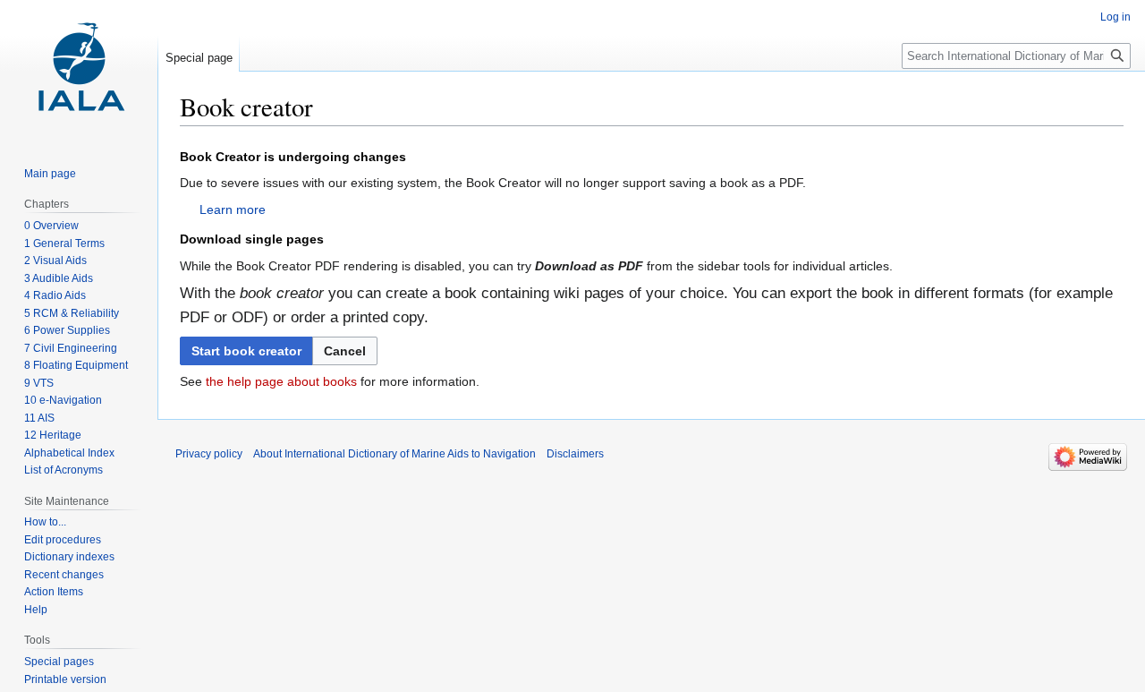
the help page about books (281, 381)
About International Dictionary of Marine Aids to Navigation (394, 454)
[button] (344, 351)
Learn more (232, 209)
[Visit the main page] (78, 71)
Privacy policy (208, 454)
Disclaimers (575, 454)
